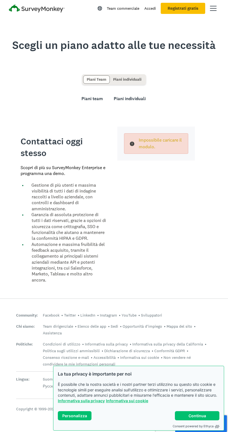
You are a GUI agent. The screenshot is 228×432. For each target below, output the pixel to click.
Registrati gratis (183, 8)
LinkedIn (87, 315)
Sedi (114, 326)
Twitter (70, 315)
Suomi (48, 379)
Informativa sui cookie (127, 400)
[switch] (85, 77)
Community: (27, 315)
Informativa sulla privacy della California (167, 344)
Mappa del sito (179, 326)
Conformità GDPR (169, 350)
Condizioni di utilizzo (61, 344)
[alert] (156, 143)
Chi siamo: (25, 326)
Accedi (150, 8)
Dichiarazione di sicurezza (127, 350)
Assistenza (52, 332)
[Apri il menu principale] (213, 8)
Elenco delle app (92, 326)
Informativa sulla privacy (81, 400)
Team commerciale (123, 8)
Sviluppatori (151, 315)
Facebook (51, 315)
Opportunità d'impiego (142, 326)
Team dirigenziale (58, 326)
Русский (50, 386)
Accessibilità (104, 357)
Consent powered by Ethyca (193, 426)
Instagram (108, 315)
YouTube (129, 315)
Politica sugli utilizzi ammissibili (71, 350)
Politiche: (24, 344)
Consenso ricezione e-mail (66, 357)
